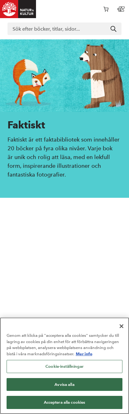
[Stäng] (121, 326)
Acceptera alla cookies (64, 402)
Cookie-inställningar (64, 366)
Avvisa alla (64, 384)
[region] (64, 365)
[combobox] (64, 28)
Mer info (84, 353)
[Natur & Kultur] (18, 9)
